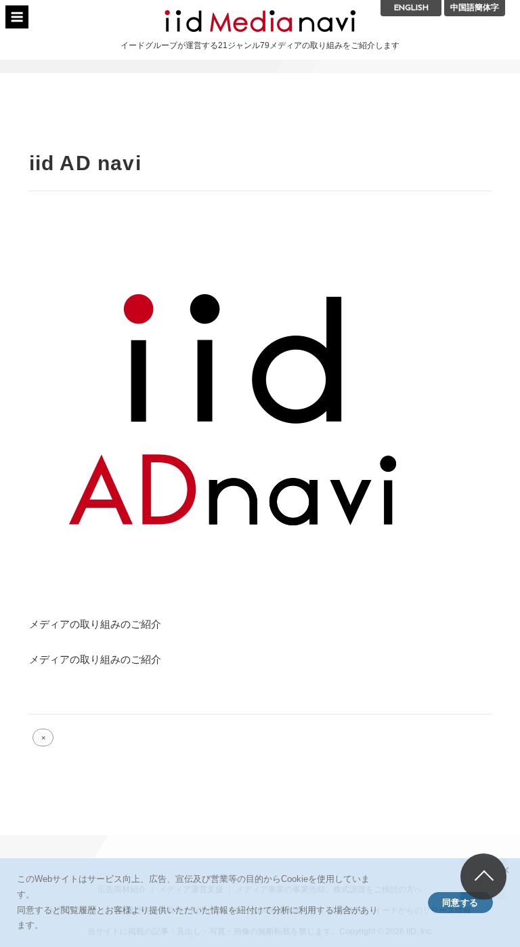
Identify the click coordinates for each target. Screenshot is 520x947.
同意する (460, 903)
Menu (16, 16)
